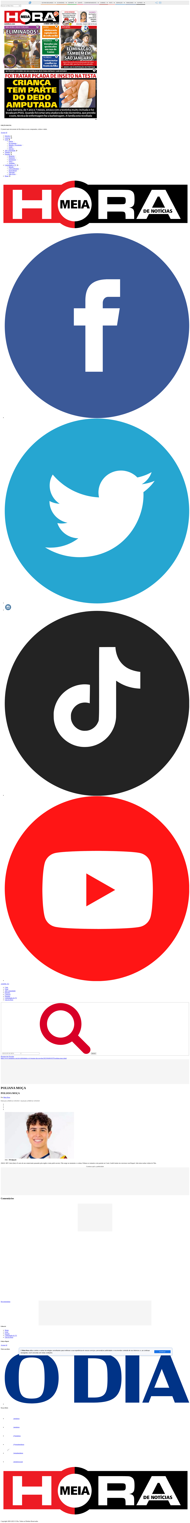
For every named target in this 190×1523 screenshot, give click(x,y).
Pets (110, 2)
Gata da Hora (9, 1000)
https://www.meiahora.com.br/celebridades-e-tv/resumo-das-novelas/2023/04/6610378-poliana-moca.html (34, 1058)
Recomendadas (5, 1301)
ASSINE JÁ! (5, 984)
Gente (80, 2)
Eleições (7, 136)
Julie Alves (12, 174)
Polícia (11, 141)
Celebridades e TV (11, 165)
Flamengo (12, 158)
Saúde (11, 147)
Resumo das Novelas (7, 1056)
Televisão (12, 172)
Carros (102, 2)
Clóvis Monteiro (14, 169)
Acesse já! (4, 132)
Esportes (7, 154)
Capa (6, 987)
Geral (6, 139)
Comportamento (90, 2)
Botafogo (12, 156)
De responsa (12, 143)
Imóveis (11, 149)
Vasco (10, 161)
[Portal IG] (30, 4)
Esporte (71, 2)
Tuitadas (7, 152)
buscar (93, 1053)
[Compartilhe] (156, 2)
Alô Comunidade (10, 150)
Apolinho (12, 163)
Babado (11, 167)
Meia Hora (6, 1097)
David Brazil (13, 170)
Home (7, 176)
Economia (60, 2)
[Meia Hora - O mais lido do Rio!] (95, 231)
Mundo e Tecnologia (15, 145)
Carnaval (7, 138)
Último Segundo (47, 2)
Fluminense (12, 160)
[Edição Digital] (50, 121)
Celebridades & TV (11, 998)
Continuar (162, 1351)
